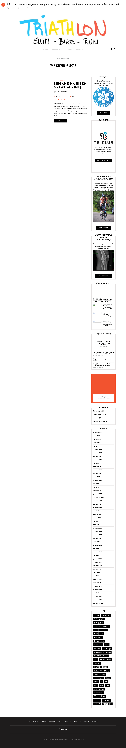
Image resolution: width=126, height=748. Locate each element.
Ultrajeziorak (97, 703)
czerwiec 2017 (97, 507)
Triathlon (99, 696)
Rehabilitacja (100, 667)
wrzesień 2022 (97, 432)
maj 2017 (96, 511)
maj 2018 (96, 483)
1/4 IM (104, 615)
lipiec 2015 (96, 572)
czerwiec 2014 (97, 589)
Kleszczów (97, 648)
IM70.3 (96, 633)
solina (106, 681)
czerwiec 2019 (97, 460)
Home (45, 49)
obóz (95, 659)
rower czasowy (99, 674)
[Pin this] (64, 99)
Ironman (99, 641)
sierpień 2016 (97, 538)
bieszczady (106, 626)
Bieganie (98, 622)
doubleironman (103, 630)
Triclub (106, 700)
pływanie (97, 663)
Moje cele (77, 721)
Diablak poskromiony (107, 315)
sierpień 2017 (97, 504)
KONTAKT (79, 49)
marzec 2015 (97, 583)
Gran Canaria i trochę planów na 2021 (107, 324)
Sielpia (108, 678)
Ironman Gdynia (98, 644)
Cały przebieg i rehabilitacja (51, 721)
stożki (101, 685)
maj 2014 (96, 593)
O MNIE (69, 49)
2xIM (109, 615)
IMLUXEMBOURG (98, 637)
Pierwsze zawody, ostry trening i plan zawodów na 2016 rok (103, 353)
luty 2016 (96, 555)
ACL (101, 619)
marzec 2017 (97, 518)
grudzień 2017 (97, 494)
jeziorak (107, 644)
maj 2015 (96, 576)
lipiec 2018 (96, 477)
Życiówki (95, 721)
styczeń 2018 (97, 490)
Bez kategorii (103, 346)
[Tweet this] (58, 99)
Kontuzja (62, 80)
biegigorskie (97, 626)
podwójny (109, 659)
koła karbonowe (99, 652)
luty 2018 (96, 487)
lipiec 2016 (96, 542)
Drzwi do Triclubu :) (103, 160)
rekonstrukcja (101, 670)
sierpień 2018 (97, 473)
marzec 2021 (97, 439)
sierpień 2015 (97, 569)
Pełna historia (103, 227)
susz (95, 689)
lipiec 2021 (96, 436)
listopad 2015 (97, 562)
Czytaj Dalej (60, 120)
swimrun (101, 689)
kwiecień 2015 (97, 579)
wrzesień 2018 (97, 470)
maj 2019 (96, 463)
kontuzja (107, 648)
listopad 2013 (97, 596)
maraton (97, 656)
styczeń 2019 (97, 466)
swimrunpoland (98, 693)
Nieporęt (105, 656)
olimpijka (102, 659)
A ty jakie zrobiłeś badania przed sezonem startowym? (102, 364)
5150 (95, 619)
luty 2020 (96, 446)
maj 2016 (96, 548)
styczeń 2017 (97, 524)
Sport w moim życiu (98, 355)
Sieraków (96, 681)
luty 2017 (96, 521)
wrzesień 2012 (97, 600)
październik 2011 (98, 603)
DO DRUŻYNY (103, 112)
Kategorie (56, 49)
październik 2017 (98, 497)
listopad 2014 (97, 586)
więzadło (107, 703)
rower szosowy (98, 678)
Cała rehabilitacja (103, 276)
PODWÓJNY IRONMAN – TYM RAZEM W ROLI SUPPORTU (102, 300)
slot (101, 681)
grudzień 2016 (97, 528)
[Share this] (56, 99)
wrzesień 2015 (97, 565)
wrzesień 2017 (97, 501)
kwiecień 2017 (97, 514)
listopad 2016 (97, 531)
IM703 (101, 633)
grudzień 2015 (97, 559)
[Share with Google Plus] (61, 99)
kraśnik (108, 652)
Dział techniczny (98, 414)
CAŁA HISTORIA (33, 721)
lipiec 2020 (96, 443)
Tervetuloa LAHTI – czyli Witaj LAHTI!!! (107, 307)
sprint (95, 685)
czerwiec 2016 (97, 545)
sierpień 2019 (97, 456)
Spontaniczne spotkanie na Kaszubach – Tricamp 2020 (103, 397)
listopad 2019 (97, 449)
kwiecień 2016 (97, 552)
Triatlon (97, 700)
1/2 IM (96, 615)
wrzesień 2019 (97, 453)
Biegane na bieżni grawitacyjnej (103, 359)
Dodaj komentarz (61, 97)
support (107, 685)
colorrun (96, 630)
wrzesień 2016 (97, 535)
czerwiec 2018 (97, 480)
